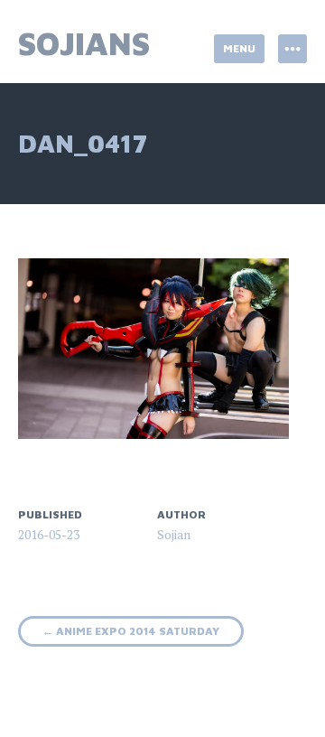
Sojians (84, 42)
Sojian (173, 534)
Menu (239, 48)
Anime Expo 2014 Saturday (130, 631)
